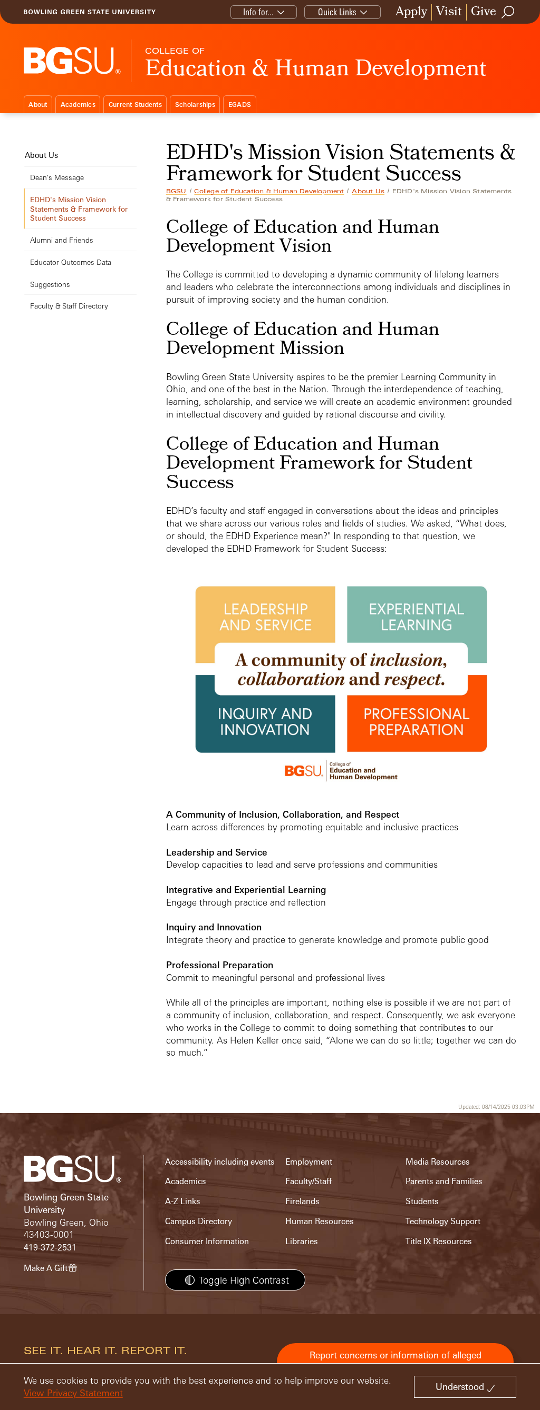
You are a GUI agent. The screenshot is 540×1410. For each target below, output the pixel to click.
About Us (368, 191)
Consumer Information (207, 1241)
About (37, 104)
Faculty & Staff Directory (69, 305)
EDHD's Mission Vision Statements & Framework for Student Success (79, 208)
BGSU (176, 191)
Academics (78, 104)
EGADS (239, 104)
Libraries (301, 1241)
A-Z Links (182, 1201)
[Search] (508, 12)
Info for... (258, 11)
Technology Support (443, 1221)
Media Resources (438, 1162)
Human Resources (319, 1221)
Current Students (135, 104)
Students (422, 1201)
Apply (411, 12)
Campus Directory (198, 1221)
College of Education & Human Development (269, 191)
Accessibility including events (220, 1162)
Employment (308, 1162)
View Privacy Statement (73, 1392)
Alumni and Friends (61, 239)
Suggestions (50, 284)
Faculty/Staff (308, 1181)
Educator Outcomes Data (70, 261)
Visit (449, 12)
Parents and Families (444, 1181)
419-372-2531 (50, 1248)
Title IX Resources (439, 1241)
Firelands (302, 1201)
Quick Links (337, 11)
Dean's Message (57, 177)
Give (483, 12)
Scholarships (195, 104)
